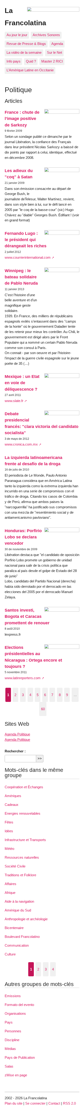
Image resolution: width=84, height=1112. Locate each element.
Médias (10, 1049)
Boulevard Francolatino (22, 937)
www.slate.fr (14, 401)
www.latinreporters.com (23, 678)
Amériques (13, 796)
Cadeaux (11, 805)
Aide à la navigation (19, 901)
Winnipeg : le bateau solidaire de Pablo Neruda (21, 277)
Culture (10, 954)
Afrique (10, 893)
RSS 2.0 (69, 1103)
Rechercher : (15, 751)
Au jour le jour (17, 35)
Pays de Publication (20, 1057)
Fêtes (9, 822)
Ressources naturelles (22, 857)
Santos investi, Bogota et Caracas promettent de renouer (27, 616)
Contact (54, 1103)
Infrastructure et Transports (25, 840)
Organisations (15, 1013)
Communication (17, 945)
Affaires (10, 884)
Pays (9, 1022)
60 (43, 709)
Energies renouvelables (22, 813)
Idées (9, 831)
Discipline (12, 1040)
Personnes (13, 1031)
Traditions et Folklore (20, 875)
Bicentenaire (14, 928)
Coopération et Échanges (24, 787)
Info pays (14, 61)
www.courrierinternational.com (28, 257)
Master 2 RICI (52, 61)
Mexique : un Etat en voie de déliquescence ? (22, 383)
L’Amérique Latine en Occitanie (30, 70)
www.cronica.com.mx (21, 444)
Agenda (57, 44)
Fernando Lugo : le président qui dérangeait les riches (25, 239)
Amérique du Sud (18, 910)
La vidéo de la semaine (24, 52)
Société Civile (15, 866)
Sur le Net (54, 52)
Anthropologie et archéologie (26, 919)
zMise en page (16, 1075)
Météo (9, 849)
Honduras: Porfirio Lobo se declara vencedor (23, 537)
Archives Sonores (46, 35)
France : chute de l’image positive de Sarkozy (22, 118)
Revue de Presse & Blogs (26, 44)
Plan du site (13, 1103)
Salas (9, 1066)
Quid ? (31, 61)
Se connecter (35, 1103)
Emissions (13, 996)
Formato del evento (19, 1005)
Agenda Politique (17, 734)
